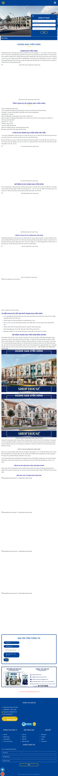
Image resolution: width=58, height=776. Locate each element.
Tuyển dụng (6, 737)
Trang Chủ (44, 741)
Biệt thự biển (25, 741)
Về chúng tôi (6, 739)
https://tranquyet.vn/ (8, 714)
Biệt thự (24, 737)
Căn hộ (24, 734)
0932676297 (11, 720)
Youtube (43, 737)
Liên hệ (5, 734)
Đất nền (24, 739)
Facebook (43, 734)
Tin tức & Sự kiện (7, 741)
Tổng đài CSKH (10, 718)
